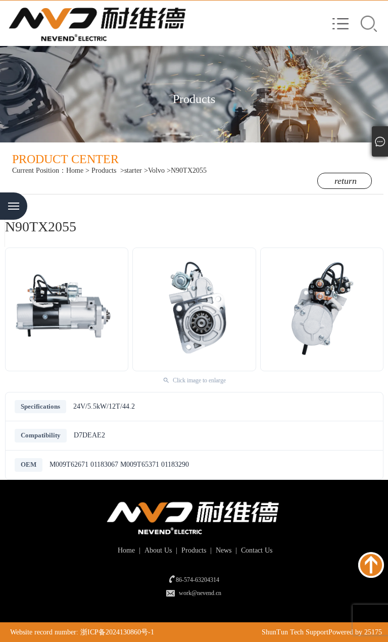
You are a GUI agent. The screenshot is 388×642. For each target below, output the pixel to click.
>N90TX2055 (187, 170)
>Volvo (154, 170)
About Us (157, 550)
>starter (131, 170)
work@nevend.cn (200, 593)
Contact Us (255, 550)
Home (74, 170)
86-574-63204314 (197, 579)
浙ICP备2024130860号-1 (117, 632)
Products (103, 170)
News (222, 550)
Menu (13, 206)
